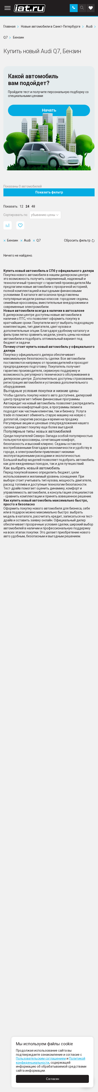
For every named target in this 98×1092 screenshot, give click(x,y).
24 (27, 206)
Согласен (52, 1079)
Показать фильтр (49, 192)
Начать (49, 110)
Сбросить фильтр (77, 240)
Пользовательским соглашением (41, 1058)
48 (33, 206)
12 (21, 206)
